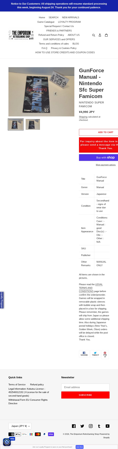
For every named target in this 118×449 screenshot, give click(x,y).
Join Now (79, 447)
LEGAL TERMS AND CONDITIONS (91, 288)
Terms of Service (17, 384)
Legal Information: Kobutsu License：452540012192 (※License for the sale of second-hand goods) (28, 392)
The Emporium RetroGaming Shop (84, 434)
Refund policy (37, 384)
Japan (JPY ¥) (19, 426)
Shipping (83, 117)
